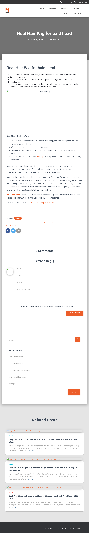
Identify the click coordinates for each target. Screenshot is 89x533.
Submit (74, 392)
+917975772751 (82, 2)
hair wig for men (15, 222)
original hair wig (47, 222)
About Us (52, 8)
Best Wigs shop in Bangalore (43, 202)
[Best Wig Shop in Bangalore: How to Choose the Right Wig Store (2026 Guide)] (34, 487)
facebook (55, 2)
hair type (41, 156)
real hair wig (58, 222)
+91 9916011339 (68, 2)
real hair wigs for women (71, 222)
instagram (58, 2)
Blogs (11, 436)
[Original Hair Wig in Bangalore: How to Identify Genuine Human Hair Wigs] (32, 431)
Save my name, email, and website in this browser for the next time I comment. (46, 306)
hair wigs (25, 222)
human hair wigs (35, 222)
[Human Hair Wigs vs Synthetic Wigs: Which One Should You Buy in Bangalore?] (34, 459)
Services (64, 8)
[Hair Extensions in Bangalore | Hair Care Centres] (7, 11)
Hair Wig (18, 218)
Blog (66, 13)
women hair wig (11, 225)
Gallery (77, 8)
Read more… (32, 451)
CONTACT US (77, 13)
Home (42, 8)
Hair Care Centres (78, 528)
